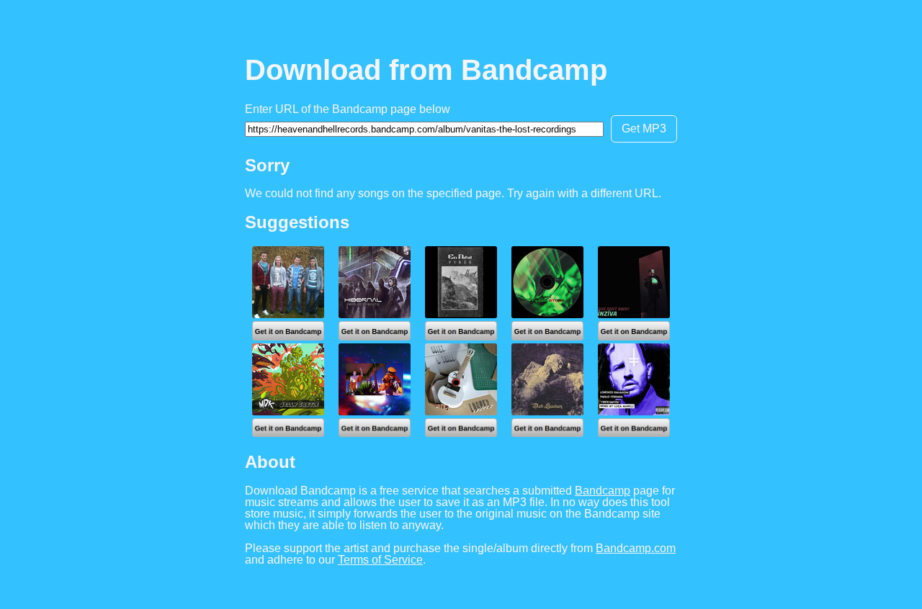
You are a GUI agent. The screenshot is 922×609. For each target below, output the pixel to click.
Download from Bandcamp (426, 70)
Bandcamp (602, 490)
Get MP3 (644, 128)
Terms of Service (380, 560)
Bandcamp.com (636, 548)
